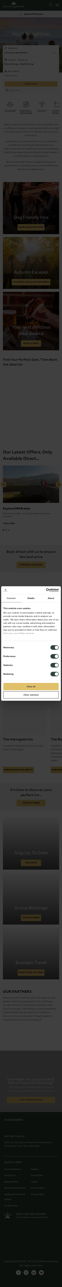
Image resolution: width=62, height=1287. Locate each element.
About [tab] (51, 598)
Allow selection (31, 695)
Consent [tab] (11, 598)
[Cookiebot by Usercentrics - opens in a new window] (46, 590)
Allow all (31, 686)
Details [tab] (31, 598)
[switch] (54, 656)
